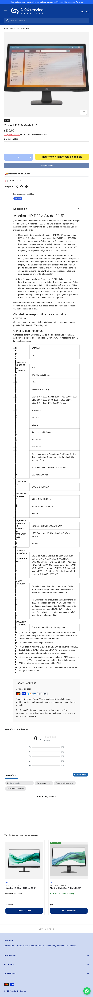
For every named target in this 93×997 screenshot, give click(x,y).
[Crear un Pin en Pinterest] (26, 186)
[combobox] (46, 20)
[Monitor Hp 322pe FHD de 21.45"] (69, 860)
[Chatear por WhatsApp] (87, 991)
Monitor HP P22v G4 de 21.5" (20, 28)
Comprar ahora (46, 165)
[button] (87, 11)
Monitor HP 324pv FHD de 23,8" (20, 888)
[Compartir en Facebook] (21, 186)
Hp (5, 181)
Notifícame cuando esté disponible (62, 156)
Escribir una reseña (80, 774)
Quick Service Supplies (17, 991)
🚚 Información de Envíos (17, 174)
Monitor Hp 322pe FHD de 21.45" (65, 888)
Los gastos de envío (12, 134)
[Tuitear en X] (16, 186)
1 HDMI (18, 198)
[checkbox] (15, 788)
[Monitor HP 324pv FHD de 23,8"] (24, 860)
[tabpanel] (46, 802)
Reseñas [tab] (11, 775)
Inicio (6, 28)
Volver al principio (46, 929)
